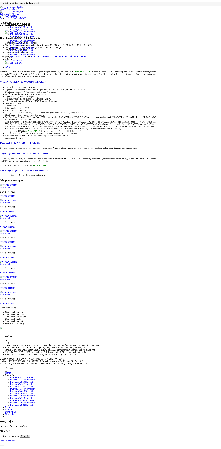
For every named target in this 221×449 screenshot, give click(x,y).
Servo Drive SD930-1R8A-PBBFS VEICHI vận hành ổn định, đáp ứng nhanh (40, 345)
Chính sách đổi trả (13, 319)
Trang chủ (4, 18)
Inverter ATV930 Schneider (22, 400)
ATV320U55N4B (7, 196)
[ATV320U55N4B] (8, 185)
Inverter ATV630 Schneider (22, 393)
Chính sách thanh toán (15, 314)
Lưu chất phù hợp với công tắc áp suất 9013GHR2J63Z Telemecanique (37, 350)
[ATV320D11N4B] (8, 277)
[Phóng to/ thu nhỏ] (3, 445)
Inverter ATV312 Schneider (22, 382)
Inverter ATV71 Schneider (22, 398)
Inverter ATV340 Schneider (22, 389)
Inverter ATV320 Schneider (22, 36)
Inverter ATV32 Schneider (22, 384)
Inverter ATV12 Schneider (22, 27)
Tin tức (8, 407)
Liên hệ (8, 59)
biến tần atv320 (61, 56)
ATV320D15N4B (7, 273)
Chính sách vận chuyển (15, 317)
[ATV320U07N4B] (14, 31)
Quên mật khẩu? (7, 441)
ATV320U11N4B (45, 56)
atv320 (34, 56)
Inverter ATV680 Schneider (22, 396)
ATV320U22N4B (7, 242)
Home (8, 373)
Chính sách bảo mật (14, 321)
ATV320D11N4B (7, 288)
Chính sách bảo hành (15, 312)
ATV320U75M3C (8, 227)
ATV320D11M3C (7, 211)
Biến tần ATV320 (18, 18)
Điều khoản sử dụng (14, 324)
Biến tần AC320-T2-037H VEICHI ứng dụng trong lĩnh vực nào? (34, 348)
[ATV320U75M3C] (9, 216)
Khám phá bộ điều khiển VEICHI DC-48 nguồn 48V (28, 354)
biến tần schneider (77, 56)
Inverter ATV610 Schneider (22, 41)
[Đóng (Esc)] (1, 445)
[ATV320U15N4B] (14, 33)
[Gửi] (6, 371)
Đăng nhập (25, 436)
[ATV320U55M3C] (9, 292)
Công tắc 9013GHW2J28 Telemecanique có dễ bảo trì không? (33, 352)
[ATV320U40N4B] (8, 246)
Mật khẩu (5, 431)
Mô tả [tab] (7, 67)
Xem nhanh (5, 187)
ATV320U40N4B (7, 257)
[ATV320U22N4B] (8, 231)
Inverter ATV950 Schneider (22, 403)
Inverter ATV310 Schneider (22, 29)
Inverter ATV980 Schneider (22, 55)
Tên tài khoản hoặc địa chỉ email (15, 426)
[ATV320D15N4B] (8, 262)
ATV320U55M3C (8, 303)
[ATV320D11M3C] (9, 200)
